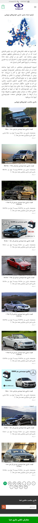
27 (10, 483)
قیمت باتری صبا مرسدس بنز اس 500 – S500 (19, 391)
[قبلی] (33, 483)
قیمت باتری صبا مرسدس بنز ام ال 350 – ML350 (19, 166)
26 (14, 483)
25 (19, 483)
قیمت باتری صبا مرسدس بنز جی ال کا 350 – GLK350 (19, 203)
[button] (35, 7)
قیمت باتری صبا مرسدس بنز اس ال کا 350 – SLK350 (19, 315)
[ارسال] (4, 507)
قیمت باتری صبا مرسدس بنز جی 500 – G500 (19, 129)
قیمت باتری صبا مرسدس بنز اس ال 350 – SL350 (19, 278)
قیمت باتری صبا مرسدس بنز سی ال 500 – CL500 (19, 428)
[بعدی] (11, 487)
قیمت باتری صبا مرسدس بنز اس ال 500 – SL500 (19, 241)
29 (26, 487)
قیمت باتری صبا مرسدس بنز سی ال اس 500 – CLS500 (19, 465)
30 (21, 487)
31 (16, 487)
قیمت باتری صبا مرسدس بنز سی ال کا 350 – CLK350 (19, 353)
